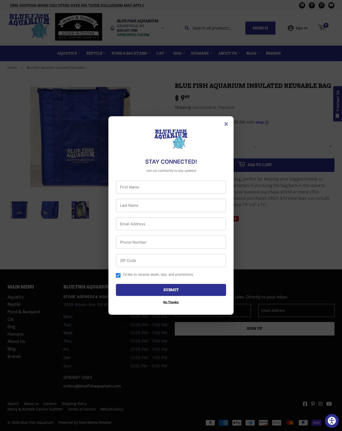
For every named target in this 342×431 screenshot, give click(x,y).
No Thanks (171, 302)
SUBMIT (171, 290)
